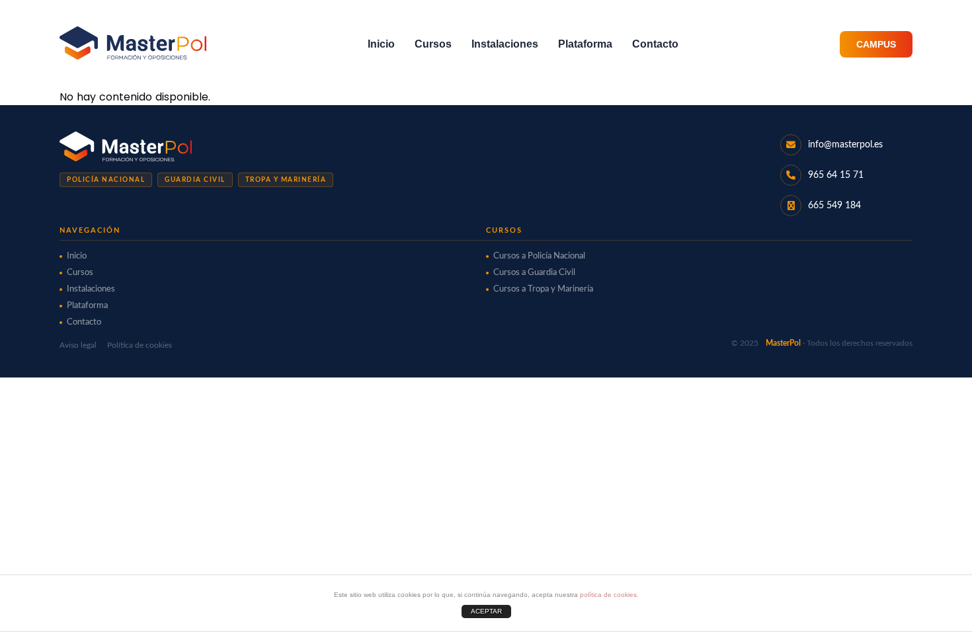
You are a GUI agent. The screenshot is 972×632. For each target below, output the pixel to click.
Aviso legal (78, 345)
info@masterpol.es (845, 144)
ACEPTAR (486, 611)
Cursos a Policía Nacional (539, 256)
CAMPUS (876, 44)
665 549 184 (834, 205)
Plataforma (585, 44)
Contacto (655, 44)
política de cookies (608, 594)
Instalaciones (504, 44)
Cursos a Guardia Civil (534, 272)
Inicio (381, 44)
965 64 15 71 (836, 175)
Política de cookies (139, 345)
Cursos (433, 44)
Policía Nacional (106, 180)
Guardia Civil (195, 180)
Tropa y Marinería (286, 180)
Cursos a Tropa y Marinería (543, 289)
